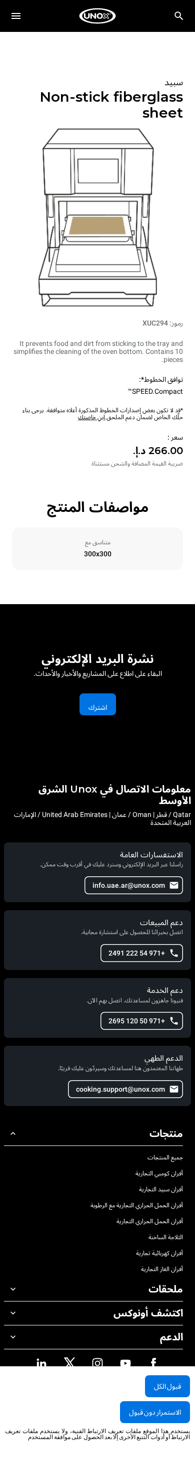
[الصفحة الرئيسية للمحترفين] (97, 16)
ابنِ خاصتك (91, 417)
